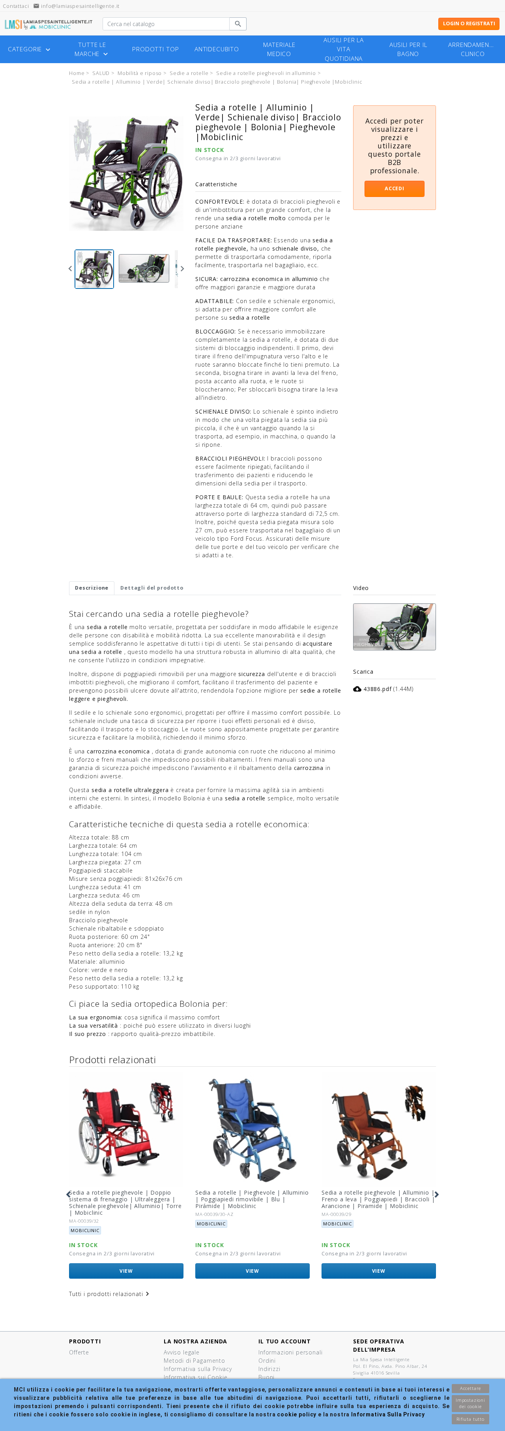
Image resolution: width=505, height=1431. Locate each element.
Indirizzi (269, 1369)
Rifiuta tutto (470, 1419)
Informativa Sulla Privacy (388, 1414)
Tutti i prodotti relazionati (110, 1294)
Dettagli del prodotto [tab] (151, 587)
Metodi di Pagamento (194, 1360)
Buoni (266, 1377)
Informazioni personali (290, 1352)
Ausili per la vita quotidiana (344, 49)
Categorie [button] (30, 49)
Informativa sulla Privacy (198, 1369)
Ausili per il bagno (408, 49)
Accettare (470, 1388)
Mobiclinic (85, 1230)
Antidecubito (217, 49)
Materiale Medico (279, 49)
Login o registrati (469, 23)
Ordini (267, 1360)
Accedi (394, 188)
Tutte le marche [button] (92, 49)
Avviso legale (182, 1352)
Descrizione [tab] (91, 587)
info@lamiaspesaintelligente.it (76, 6)
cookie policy (296, 1414)
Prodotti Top (155, 49)
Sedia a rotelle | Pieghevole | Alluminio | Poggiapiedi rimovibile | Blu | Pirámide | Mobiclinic (252, 1199)
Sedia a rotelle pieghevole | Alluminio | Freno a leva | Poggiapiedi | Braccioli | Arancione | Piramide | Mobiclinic (378, 1199)
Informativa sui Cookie (195, 1377)
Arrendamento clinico (473, 49)
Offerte (79, 1352)
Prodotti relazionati (112, 1059)
